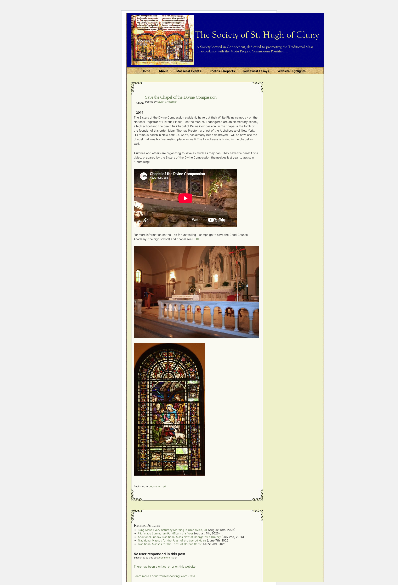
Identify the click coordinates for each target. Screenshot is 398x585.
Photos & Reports (222, 71)
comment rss (166, 557)
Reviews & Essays (256, 71)
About (163, 71)
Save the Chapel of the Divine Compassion (180, 97)
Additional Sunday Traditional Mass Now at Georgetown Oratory (179, 537)
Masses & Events (188, 71)
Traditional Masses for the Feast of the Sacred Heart (172, 540)
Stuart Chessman (167, 101)
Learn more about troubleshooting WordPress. (165, 576)
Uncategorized (157, 486)
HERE (196, 239)
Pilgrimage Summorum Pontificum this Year (165, 533)
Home (146, 71)
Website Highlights (292, 71)
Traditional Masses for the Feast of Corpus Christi (170, 544)
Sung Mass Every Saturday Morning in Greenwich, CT (172, 530)
